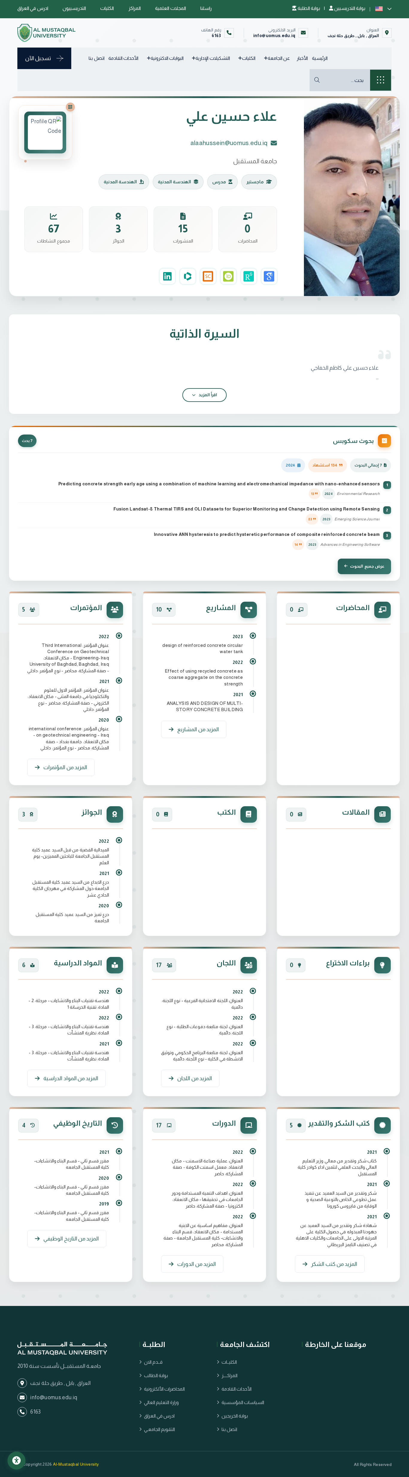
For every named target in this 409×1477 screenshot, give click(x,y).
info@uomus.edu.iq (274, 35)
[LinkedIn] (167, 276)
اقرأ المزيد (207, 394)
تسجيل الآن (38, 58)
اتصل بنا (96, 58)
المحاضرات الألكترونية (164, 1388)
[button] (383, 8)
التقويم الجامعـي (159, 1429)
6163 (216, 35)
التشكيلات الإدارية (213, 58)
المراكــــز (229, 1375)
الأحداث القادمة (123, 58)
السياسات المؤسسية (243, 1402)
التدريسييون (74, 8)
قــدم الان (153, 1362)
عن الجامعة (279, 58)
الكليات (107, 8)
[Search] (317, 80)
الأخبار (302, 58)
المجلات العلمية (170, 8)
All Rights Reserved (373, 1464)
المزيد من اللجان (194, 1078)
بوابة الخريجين (235, 1415)
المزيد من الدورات (196, 1264)
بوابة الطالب (156, 1375)
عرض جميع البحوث (367, 566)
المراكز (134, 8)
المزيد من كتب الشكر (334, 1264)
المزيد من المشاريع (198, 729)
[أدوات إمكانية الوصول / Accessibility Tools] (16, 1461)
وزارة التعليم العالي (161, 1402)
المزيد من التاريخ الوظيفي (71, 1239)
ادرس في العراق (32, 8)
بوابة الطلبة (308, 8)
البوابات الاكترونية (167, 58)
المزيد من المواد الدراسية (70, 1078)
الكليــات (229, 1362)
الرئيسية (320, 58)
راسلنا (206, 8)
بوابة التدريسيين (349, 8)
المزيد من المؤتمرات (65, 767)
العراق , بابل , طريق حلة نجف (353, 35)
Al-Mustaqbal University (76, 1464)
